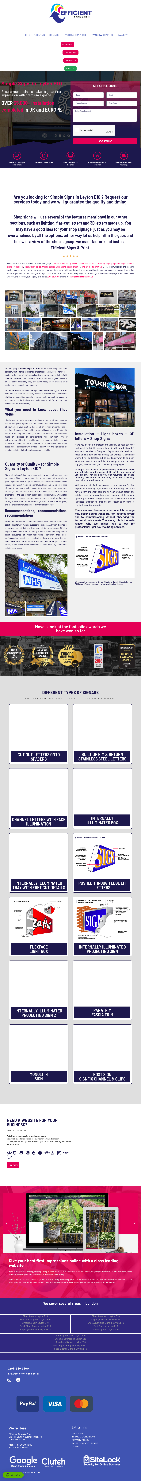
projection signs (118, 263)
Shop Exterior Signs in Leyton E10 (70, 1349)
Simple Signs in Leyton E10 (35, 1323)
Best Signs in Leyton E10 (106, 1326)
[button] (6, 1222)
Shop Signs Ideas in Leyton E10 (105, 1319)
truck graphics (48, 266)
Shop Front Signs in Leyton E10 (35, 1319)
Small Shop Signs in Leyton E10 (35, 1326)
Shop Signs (61, 266)
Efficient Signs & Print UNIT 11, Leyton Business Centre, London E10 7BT (25, 1437)
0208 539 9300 (53, 276)
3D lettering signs (103, 263)
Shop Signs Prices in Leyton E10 (35, 1329)
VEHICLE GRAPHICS (75, 35)
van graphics (71, 263)
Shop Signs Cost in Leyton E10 (71, 1335)
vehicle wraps (59, 263)
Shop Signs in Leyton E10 (35, 1316)
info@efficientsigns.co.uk (23, 1373)
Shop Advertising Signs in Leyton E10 (106, 1323)
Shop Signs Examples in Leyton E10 (70, 1345)
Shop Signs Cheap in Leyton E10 (70, 1339)
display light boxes (33, 266)
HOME (27, 35)
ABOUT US (39, 35)
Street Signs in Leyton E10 (106, 1329)
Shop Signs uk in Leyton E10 (106, 1316)
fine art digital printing (92, 266)
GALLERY (123, 35)
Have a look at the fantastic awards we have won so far (70, 628)
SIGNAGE (54, 35)
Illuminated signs (86, 263)
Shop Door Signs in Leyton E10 (70, 1342)
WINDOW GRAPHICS (103, 35)
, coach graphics (73, 266)
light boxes (102, 488)
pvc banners (18, 266)
